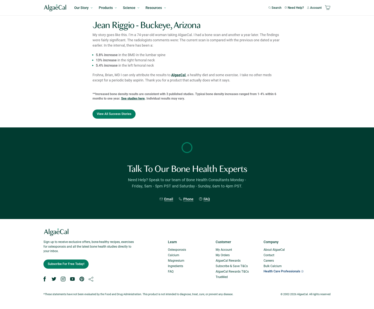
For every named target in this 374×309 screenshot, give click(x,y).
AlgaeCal (178, 74)
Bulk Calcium (273, 266)
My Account (224, 249)
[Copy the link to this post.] (91, 279)
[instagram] (63, 279)
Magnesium (176, 260)
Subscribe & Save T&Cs (232, 266)
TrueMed (222, 277)
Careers (269, 260)
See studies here (133, 98)
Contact (269, 255)
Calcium (173, 255)
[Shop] (328, 8)
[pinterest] (82, 279)
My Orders (223, 255)
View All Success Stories (114, 114)
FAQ (207, 199)
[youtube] (72, 279)
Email (168, 199)
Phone (188, 199)
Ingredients (175, 266)
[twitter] (54, 279)
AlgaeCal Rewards (228, 260)
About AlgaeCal (274, 249)
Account (316, 8)
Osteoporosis (177, 249)
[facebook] (44, 279)
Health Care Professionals (282, 271)
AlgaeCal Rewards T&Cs (232, 271)
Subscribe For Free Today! (66, 264)
